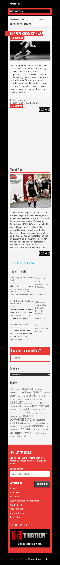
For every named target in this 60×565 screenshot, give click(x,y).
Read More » (41, 295)
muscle (30, 412)
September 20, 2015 (19, 102)
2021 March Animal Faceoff (19, 324)
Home (12, 488)
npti (36, 413)
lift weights (25, 409)
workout (21, 436)
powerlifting (21, 419)
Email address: (16, 468)
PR (17, 422)
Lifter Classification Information (24, 500)
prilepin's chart (26, 423)
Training (35, 102)
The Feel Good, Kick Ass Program (26, 35)
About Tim (14, 492)
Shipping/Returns (17, 513)
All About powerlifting (18, 19)
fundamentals (14, 406)
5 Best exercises (15, 389)
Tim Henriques (19, 100)
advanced (28, 389)
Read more (44, 109)
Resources (14, 496)
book (43, 396)
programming (36, 425)
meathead (21, 413)
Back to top (15, 517)
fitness (39, 402)
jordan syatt (14, 409)
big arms (20, 396)
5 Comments (16, 105)
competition (29, 398)
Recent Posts (18, 271)
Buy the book (16, 504)
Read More (44, 253)
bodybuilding (32, 395)
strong (27, 433)
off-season (42, 413)
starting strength (40, 429)
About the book (17, 508)
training (12, 437)
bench (37, 392)
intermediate (41, 406)
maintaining (37, 409)
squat (25, 429)
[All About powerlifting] (30, 3)
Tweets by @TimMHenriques (23, 262)
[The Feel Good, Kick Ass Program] (30, 50)
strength (16, 432)
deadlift (16, 402)
